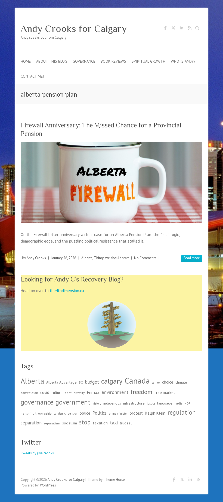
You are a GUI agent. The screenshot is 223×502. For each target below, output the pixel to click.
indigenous (112, 403)
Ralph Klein (155, 413)
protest (136, 413)
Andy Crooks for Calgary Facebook (165, 29)
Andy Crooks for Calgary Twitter (173, 29)
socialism (69, 423)
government (72, 402)
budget (92, 382)
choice (167, 382)
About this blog (51, 61)
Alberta (86, 258)
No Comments (145, 258)
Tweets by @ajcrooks (37, 453)
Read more (192, 258)
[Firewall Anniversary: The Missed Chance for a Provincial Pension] (111, 182)
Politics (99, 413)
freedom (141, 392)
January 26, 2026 (63, 258)
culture (57, 392)
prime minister (118, 413)
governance (37, 402)
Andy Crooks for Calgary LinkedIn (181, 29)
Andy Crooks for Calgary (74, 28)
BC (81, 382)
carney (156, 382)
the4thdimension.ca (67, 290)
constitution (29, 392)
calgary (111, 380)
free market (164, 392)
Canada (137, 380)
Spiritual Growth (148, 61)
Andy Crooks (36, 258)
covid (44, 392)
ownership (44, 413)
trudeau (126, 423)
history (96, 403)
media (178, 403)
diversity (79, 393)
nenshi (25, 413)
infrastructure (134, 403)
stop (85, 422)
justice (151, 403)
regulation (182, 412)
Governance (84, 61)
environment (114, 392)
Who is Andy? (183, 61)
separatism (52, 423)
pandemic (60, 413)
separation (31, 423)
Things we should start (111, 258)
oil (34, 413)
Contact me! (32, 76)
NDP (187, 403)
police (85, 413)
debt (68, 392)
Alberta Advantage (61, 382)
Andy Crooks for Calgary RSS (189, 29)
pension (73, 413)
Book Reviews (113, 61)
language (164, 403)
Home (26, 61)
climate (181, 382)
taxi (114, 422)
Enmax (93, 392)
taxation (100, 423)
